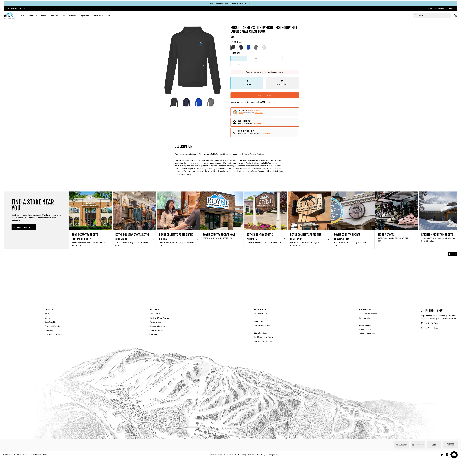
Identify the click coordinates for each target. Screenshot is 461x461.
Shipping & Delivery (157, 326)
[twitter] (442, 454)
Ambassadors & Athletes (54, 334)
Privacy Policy (365, 325)
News (47, 314)
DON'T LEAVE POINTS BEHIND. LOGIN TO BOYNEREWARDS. (230, 3)
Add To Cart (264, 95)
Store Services (260, 333)
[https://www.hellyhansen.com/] (434, 444)
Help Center (154, 309)
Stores (47, 318)
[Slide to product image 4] (211, 102)
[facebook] (447, 454)
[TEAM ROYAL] (248, 47)
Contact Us (153, 334)
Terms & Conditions (367, 333)
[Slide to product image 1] (174, 102)
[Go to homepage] (9, 15)
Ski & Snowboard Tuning (263, 337)
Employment (50, 330)
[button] (454, 454)
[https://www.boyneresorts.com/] (401, 445)
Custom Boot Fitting (262, 325)
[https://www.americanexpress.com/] (450, 445)
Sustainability (50, 322)
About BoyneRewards (368, 314)
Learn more (270, 102)
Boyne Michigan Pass (53, 326)
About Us (49, 309)
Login (241, 113)
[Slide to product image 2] (186, 102)
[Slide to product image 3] (198, 102)
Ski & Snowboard (260, 314)
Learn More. (259, 113)
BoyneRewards (366, 309)
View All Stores (22, 227)
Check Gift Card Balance (159, 318)
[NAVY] (240, 47)
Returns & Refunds (156, 330)
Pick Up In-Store (155, 322)
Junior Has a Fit (260, 309)
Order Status (154, 314)
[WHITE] (264, 47)
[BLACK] (233, 47)
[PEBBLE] (256, 47)
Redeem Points (365, 318)
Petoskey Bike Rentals (263, 341)
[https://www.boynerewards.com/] (418, 444)
